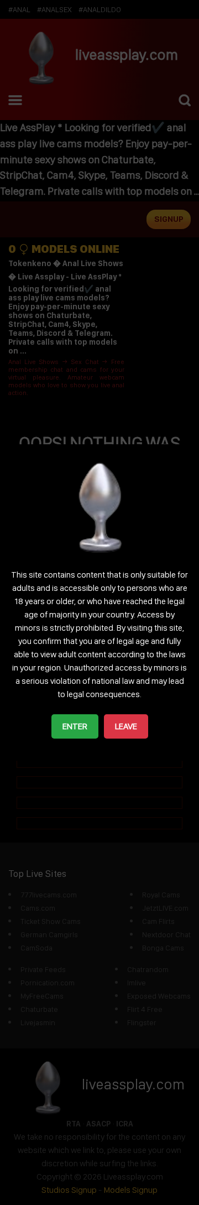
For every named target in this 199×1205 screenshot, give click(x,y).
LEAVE (126, 726)
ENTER (74, 726)
